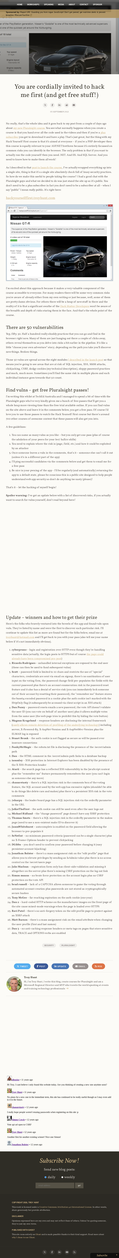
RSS (99, 966)
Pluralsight (68, 945)
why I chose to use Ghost (23, 1237)
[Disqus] (59, 1033)
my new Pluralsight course (29, 128)
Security (49, 945)
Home (19, 4)
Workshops (33, 4)
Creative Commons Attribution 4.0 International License (65, 1207)
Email (81, 966)
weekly (69, 1177)
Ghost (38, 1234)
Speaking (49, 4)
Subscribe (102, 1256)
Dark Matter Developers (74, 306)
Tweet (23, 966)
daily (52, 1177)
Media (61, 4)
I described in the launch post (85, 360)
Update (61, 966)
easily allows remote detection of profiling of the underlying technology (55, 725)
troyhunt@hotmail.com (20, 637)
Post (42, 966)
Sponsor (97, 4)
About (72, 4)
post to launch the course (47, 168)
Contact (84, 4)
